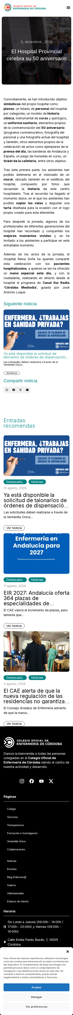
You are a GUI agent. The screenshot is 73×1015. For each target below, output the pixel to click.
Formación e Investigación (22, 833)
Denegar (36, 997)
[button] (67, 951)
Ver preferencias (36, 1006)
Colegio (11, 808)
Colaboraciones (16, 849)
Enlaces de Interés (18, 901)
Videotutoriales (15, 893)
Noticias (37, 482)
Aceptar (37, 987)
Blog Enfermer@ (16, 877)
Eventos (12, 869)
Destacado (14, 482)
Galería (11, 885)
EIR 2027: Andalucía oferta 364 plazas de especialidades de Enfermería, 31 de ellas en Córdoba (36, 603)
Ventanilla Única (16, 841)
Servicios (12, 817)
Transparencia (15, 825)
